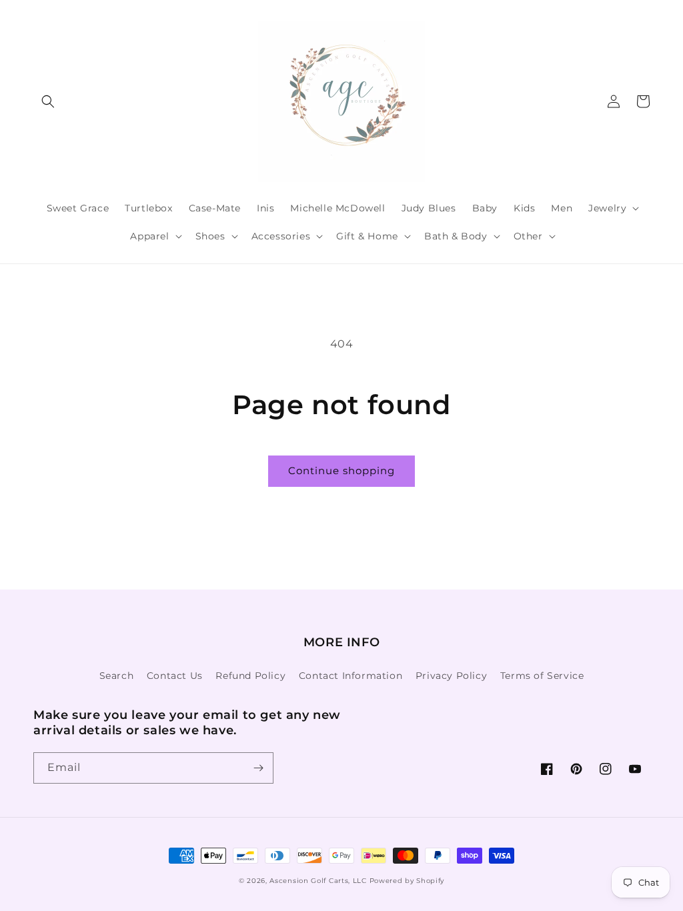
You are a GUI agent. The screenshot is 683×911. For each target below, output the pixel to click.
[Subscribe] (258, 768)
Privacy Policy (451, 676)
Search (116, 676)
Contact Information (350, 676)
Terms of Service (542, 676)
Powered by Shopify (407, 880)
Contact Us (175, 676)
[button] (48, 101)
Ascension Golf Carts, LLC (318, 880)
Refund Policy (250, 676)
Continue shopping (341, 470)
